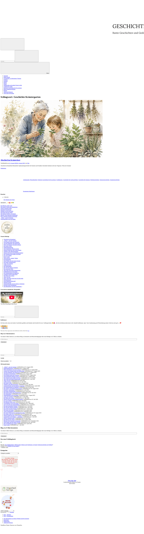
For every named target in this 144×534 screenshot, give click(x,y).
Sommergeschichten (115, 179)
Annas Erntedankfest (9, 411)
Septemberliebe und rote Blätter (8, 219)
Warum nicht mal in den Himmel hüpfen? (13, 252)
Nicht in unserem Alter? (6, 208)
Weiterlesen (3, 168)
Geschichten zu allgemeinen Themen (12, 78)
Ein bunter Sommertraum (10, 262)
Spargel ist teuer (7, 282)
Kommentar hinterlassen (29, 191)
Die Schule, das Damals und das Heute (13, 388)
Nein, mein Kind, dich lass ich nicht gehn (13, 278)
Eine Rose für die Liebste (7, 212)
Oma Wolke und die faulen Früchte (12, 261)
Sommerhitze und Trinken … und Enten (13, 417)
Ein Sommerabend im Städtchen (11, 273)
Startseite (6, 75)
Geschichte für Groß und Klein (70, 179)
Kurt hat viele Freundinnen (10, 285)
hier (28, 330)
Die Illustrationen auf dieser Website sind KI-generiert (16, 518)
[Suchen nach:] (8, 61)
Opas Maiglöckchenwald (9, 281)
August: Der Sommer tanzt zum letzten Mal (14, 371)
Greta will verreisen (8, 263)
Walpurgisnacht (7, 279)
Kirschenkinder (7, 259)
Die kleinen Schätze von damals (8, 213)
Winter (5, 84)
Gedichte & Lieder (8, 86)
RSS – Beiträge (7, 514)
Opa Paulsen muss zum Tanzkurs (11, 242)
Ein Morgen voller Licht (6, 205)
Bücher (5, 90)
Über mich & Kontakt (9, 93)
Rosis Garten (7, 257)
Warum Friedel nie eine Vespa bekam (12, 250)
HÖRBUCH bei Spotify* (13, 446)
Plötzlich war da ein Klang (7, 211)
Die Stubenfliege (8, 266)
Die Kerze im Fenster (9, 410)
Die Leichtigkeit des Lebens (10, 423)
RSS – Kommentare (8, 516)
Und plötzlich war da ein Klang (11, 403)
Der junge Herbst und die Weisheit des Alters (14, 412)
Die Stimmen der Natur (9, 199)
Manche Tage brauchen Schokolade (9, 215)
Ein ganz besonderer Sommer (11, 406)
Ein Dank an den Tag (9, 414)
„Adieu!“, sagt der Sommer (10, 240)
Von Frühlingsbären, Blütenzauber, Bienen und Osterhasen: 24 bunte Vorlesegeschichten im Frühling (28, 444)
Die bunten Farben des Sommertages (12, 392)
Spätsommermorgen (8, 247)
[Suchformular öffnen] (12, 44)
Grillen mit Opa (7, 265)
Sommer (6, 81)
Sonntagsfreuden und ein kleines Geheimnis (14, 283)
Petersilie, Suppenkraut (9, 390)
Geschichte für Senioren (84, 179)
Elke (28, 163)
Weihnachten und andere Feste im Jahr (13, 85)
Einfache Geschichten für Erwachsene (13, 88)
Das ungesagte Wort (8, 269)
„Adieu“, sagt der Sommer (7, 217)
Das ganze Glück (8, 246)
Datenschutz (6, 521)
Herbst (5, 82)
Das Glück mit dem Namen (10, 408)
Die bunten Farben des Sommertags (9, 207)
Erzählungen (59, 179)
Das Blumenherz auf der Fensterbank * (13, 286)
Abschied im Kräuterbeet (10, 160)
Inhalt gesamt (7, 77)
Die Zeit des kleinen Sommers (11, 267)
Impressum (6, 520)
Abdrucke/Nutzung (8, 92)
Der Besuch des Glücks (9, 419)
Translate (12, 512)
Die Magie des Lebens (9, 275)
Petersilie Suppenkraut (6, 209)
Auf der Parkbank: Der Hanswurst (12, 243)
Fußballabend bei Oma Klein (10, 271)
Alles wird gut (7, 277)
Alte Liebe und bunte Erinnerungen (12, 270)
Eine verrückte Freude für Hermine (9, 216)
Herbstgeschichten (94, 179)
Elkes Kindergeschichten (9, 89)
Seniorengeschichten (104, 179)
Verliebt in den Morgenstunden (11, 251)
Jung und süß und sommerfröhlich (12, 404)
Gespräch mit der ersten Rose (10, 274)
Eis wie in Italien (8, 255)
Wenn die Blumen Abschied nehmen (12, 244)
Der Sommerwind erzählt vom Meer (12, 254)
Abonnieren (3, 342)
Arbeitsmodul (26, 179)
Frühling (6, 80)
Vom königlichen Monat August (11, 248)
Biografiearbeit (33, 179)
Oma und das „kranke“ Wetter (11, 258)
